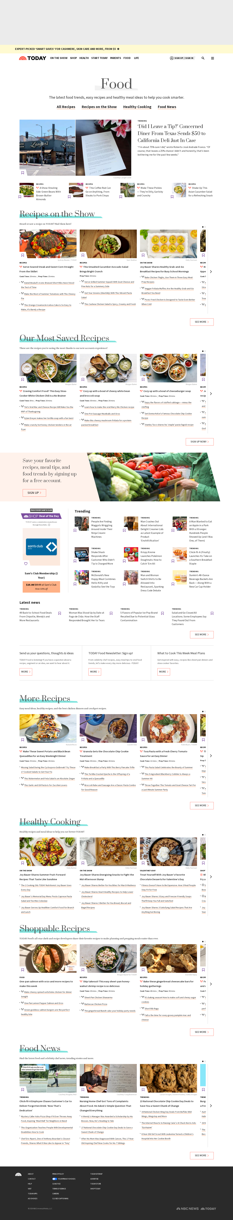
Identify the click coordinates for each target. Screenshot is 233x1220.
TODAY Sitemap (96, 1174)
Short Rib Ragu (152, 1008)
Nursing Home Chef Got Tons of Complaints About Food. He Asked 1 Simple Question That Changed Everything (105, 1106)
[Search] (203, 58)
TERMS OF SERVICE (59, 1189)
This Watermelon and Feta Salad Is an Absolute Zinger (49, 778)
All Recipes (66, 106)
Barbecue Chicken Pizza (95, 1004)
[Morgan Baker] (48, 368)
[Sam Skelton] (108, 244)
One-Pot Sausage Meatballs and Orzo (102, 413)
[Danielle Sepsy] (168, 958)
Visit (30, 1189)
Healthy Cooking (137, 106)
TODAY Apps (32, 1194)
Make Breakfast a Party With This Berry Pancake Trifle (109, 767)
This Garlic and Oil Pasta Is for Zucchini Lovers (45, 785)
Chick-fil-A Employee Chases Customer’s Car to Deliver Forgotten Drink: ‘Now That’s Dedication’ (45, 1106)
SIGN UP (33, 493)
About (31, 1174)
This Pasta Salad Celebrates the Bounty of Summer (169, 767)
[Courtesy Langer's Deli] (75, 148)
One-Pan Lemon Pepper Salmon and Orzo (43, 1003)
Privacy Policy (58, 1174)
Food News (167, 106)
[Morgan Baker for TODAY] (108, 958)
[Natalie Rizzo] (48, 728)
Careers (55, 1194)
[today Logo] (18, 1174)
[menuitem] (58, 58)
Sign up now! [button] (198, 441)
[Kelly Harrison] (168, 244)
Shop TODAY (95, 1189)
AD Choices (32, 1198)
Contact (32, 1179)
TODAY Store (95, 1184)
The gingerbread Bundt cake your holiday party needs (110, 1010)
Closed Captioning (60, 1198)
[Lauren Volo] (108, 728)
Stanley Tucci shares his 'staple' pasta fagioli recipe (169, 424)
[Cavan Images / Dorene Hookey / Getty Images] (168, 1078)
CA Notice (56, 1184)
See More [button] (200, 322)
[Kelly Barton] (48, 851)
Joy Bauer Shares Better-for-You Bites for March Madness (108, 885)
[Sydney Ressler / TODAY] (48, 244)
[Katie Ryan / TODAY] (168, 728)
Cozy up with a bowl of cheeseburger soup (167, 391)
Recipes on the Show (99, 106)
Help (30, 1184)
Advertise (94, 1179)
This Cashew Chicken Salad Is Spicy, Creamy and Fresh (110, 304)
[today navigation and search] (212, 58)
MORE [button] (24, 671)
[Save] (22, 172)
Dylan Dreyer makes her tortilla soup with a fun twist (48, 418)
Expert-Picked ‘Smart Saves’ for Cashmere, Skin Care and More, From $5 (65, 49)
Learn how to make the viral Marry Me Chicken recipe (109, 407)
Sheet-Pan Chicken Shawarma (98, 997)
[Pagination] (203, 227)
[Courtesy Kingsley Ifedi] (48, 1078)
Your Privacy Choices (66, 1179)
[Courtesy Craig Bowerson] (108, 1078)
